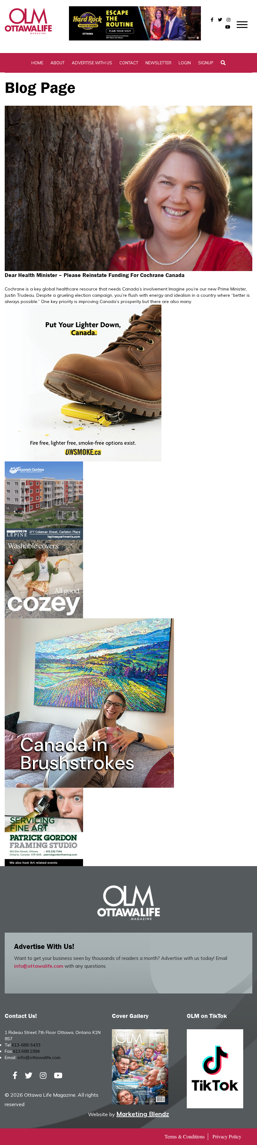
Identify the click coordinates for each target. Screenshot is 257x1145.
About (57, 62)
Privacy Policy (226, 1136)
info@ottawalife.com (38, 966)
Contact (128, 62)
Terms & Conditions (185, 1136)
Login (185, 62)
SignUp (205, 62)
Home (37, 62)
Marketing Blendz (142, 1114)
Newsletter (158, 62)
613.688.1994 (26, 1051)
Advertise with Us (92, 62)
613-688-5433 (26, 1045)
